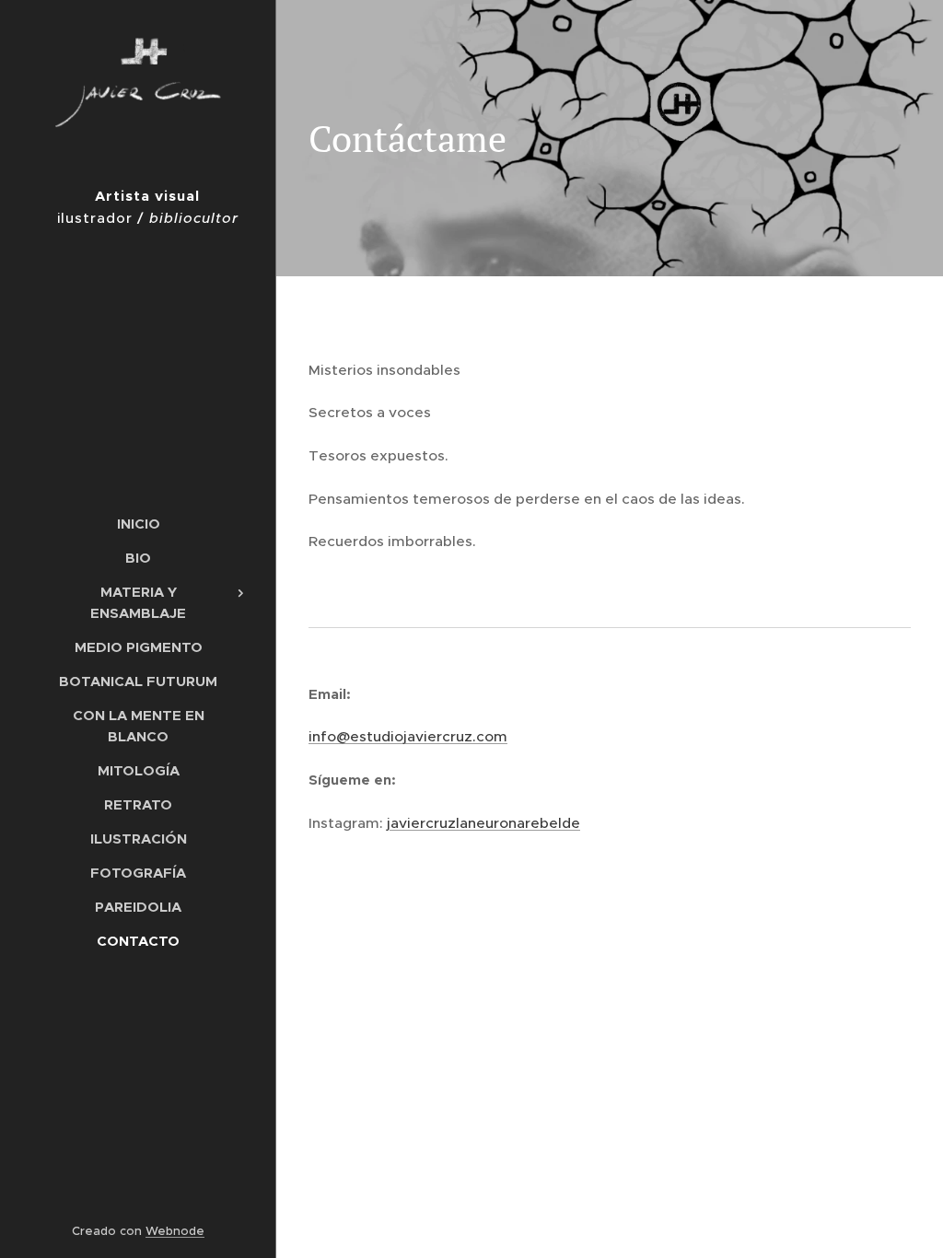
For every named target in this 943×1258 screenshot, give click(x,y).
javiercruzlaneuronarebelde (483, 823)
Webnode (175, 1231)
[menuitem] (138, 523)
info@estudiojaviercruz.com (408, 736)
